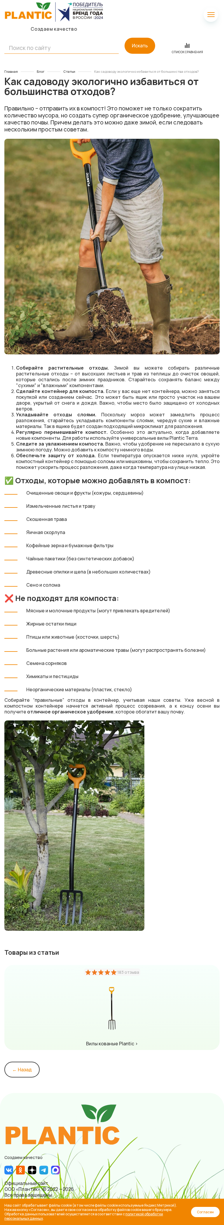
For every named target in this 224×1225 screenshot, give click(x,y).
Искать (140, 45)
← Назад (22, 1069)
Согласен (205, 1212)
